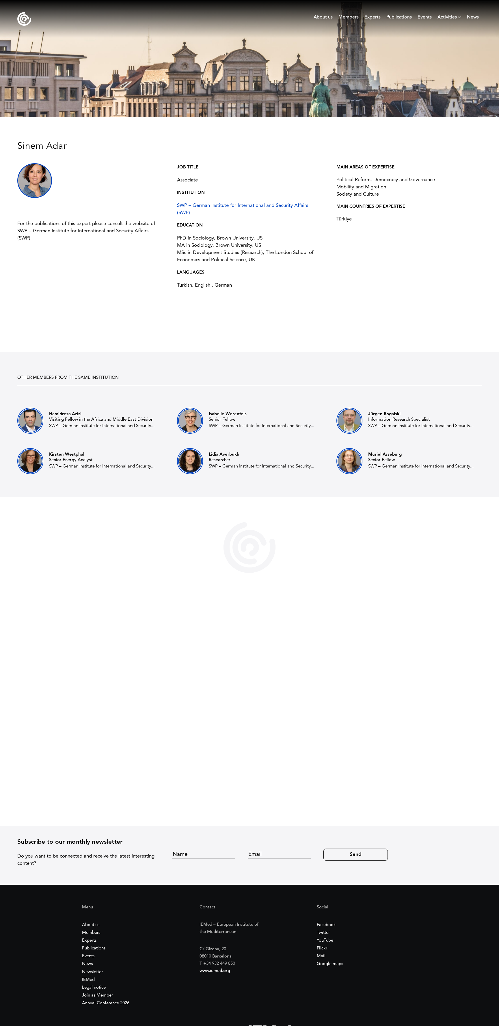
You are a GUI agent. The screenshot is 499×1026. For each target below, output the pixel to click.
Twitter (323, 933)
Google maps (330, 964)
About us (323, 17)
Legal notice (94, 988)
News (473, 17)
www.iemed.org (215, 971)
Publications (399, 17)
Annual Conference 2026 (105, 1003)
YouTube (325, 940)
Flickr (322, 948)
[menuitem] (323, 19)
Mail (321, 956)
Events (425, 17)
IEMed (88, 980)
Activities (447, 17)
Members (348, 17)
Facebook (326, 925)
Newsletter (92, 972)
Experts (372, 17)
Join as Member (97, 995)
